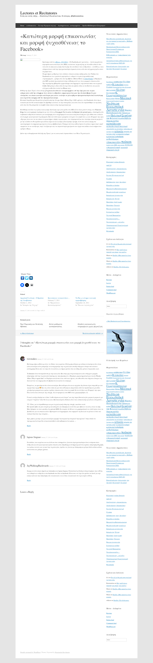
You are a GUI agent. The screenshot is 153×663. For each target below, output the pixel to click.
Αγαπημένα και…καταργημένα (69, 25)
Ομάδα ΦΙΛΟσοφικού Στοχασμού (93, 25)
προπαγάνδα (110, 145)
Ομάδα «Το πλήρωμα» (121, 267)
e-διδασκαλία (31, 25)
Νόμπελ (128, 110)
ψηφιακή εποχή (112, 150)
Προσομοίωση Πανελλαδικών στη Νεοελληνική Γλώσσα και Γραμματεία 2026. (118, 49)
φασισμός (124, 147)
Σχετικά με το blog (112, 212)
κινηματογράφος (123, 134)
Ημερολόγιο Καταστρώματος (116, 189)
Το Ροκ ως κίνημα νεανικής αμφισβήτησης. (86, 299)
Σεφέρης (127, 115)
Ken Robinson (110, 82)
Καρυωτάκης (110, 98)
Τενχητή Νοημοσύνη (113, 215)
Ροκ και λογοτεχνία (113, 209)
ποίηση (126, 141)
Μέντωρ (23, 55)
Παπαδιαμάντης (114, 112)
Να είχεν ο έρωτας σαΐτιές (93, 333)
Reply (29, 426)
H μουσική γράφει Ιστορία (115, 162)
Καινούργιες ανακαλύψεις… (59, 298)
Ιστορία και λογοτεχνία (114, 195)
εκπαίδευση (113, 123)
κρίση (109, 136)
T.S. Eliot (126, 81)
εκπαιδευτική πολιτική (116, 126)
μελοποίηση (117, 136)
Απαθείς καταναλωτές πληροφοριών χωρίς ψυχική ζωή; (90, 325)
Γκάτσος (126, 85)
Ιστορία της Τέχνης (113, 199)
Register (109, 280)
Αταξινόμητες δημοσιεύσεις (116, 172)
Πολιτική (116, 115)
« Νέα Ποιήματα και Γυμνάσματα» (118, 321)
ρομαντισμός (121, 145)
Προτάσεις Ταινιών (113, 205)
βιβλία (128, 118)
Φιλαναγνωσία (117, 118)
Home (22, 25)
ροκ (115, 144)
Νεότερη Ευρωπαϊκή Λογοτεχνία (115, 106)
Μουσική (125, 98)
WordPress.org (111, 293)
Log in (108, 283)
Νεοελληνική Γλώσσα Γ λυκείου (115, 101)
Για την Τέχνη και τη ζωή (47, 25)
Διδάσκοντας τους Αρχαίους (116, 182)
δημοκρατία (112, 120)
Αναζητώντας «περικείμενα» (116, 169)
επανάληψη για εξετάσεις (114, 129)
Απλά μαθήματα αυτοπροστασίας (55, 325)
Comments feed (111, 290)
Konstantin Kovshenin (62, 652)
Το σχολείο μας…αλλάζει (115, 222)
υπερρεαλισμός (113, 147)
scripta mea (118, 81)
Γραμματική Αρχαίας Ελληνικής (122, 87)
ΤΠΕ (107, 118)
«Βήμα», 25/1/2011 (61, 62)
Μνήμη (117, 98)
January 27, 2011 (32, 55)
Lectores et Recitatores (38, 13)
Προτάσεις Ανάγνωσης (114, 202)
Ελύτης (120, 90)
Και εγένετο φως (27, 333)
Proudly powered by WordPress (30, 652)
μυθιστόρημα (112, 139)
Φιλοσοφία (110, 231)
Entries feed (110, 286)
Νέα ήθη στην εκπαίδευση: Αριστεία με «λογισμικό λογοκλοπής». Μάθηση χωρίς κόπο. (119, 41)
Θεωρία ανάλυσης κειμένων (116, 192)
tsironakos (32, 358)
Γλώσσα (109, 87)
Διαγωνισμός (111, 90)
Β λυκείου (117, 84)
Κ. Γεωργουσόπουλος (116, 94)
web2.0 (43, 310)
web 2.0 (34, 310)
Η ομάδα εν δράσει (112, 185)
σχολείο (129, 144)
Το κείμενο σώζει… (113, 219)
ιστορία (118, 131)
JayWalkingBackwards (38, 465)
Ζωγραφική (110, 93)
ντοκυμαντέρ (113, 142)
